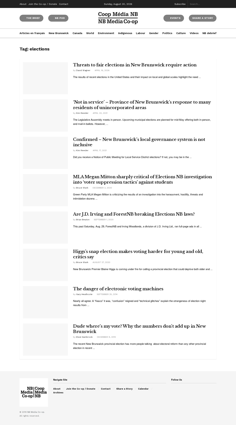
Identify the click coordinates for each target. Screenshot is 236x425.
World (90, 33)
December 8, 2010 (106, 337)
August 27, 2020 (101, 262)
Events (175, 18)
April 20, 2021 (99, 113)
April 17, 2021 (99, 150)
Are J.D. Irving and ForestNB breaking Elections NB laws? (134, 214)
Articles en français (32, 33)
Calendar (143, 388)
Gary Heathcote (84, 294)
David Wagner (83, 70)
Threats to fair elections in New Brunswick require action (135, 64)
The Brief (32, 18)
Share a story (202, 18)
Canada (77, 33)
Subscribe (180, 4)
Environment (106, 33)
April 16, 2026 (102, 70)
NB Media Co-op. (36, 412)
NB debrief (209, 33)
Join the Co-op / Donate (43, 4)
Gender (153, 33)
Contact (63, 4)
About (23, 4)
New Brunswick (59, 33)
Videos (194, 33)
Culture (181, 33)
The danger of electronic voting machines (118, 288)
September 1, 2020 (103, 219)
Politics (167, 33)
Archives (58, 392)
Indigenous (125, 33)
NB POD (59, 18)
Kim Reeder (82, 113)
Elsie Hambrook (84, 337)
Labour (140, 33)
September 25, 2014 (106, 294)
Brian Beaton (82, 219)
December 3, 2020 (102, 188)
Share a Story (124, 388)
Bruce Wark (82, 188)
